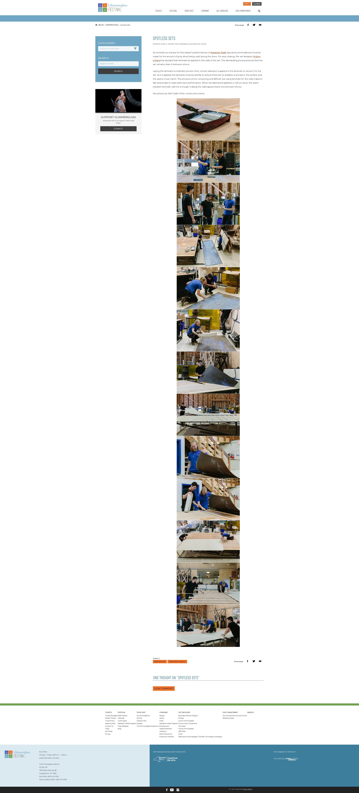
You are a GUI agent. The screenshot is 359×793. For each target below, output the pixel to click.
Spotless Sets (125, 25)
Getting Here (141, 721)
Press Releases (123, 726)
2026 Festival (122, 716)
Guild (180, 734)
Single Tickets (110, 718)
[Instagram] (178, 790)
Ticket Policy (110, 721)
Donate (247, 4)
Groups (107, 734)
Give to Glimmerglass (186, 721)
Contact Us (109, 726)
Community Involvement (187, 723)
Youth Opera (122, 721)
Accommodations (143, 716)
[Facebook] (167, 790)
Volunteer (182, 726)
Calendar (257, 4)
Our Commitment (243, 11)
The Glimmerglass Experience (148, 726)
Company (205, 11)
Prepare (139, 723)
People (161, 716)
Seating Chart (110, 723)
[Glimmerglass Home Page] (119, 7)
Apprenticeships (165, 729)
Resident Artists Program (127, 723)
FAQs (107, 729)
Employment (164, 726)
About (161, 718)
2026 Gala (181, 731)
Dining (139, 718)
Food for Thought (177, 662)
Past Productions (165, 734)
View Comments (163, 688)
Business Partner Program (188, 716)
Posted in (156, 658)
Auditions (163, 731)
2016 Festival (112, 25)
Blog (101, 25)
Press (161, 721)
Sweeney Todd (218, 52)
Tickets (158, 11)
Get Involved (222, 11)
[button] (248, 25)
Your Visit (189, 11)
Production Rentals (166, 737)
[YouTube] (172, 790)
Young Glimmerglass (186, 729)
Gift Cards (108, 731)
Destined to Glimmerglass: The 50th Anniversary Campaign (200, 737)
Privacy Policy (247, 789)
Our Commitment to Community (235, 716)
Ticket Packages (111, 716)
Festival (173, 11)
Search (259, 13)
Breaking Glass (228, 718)
